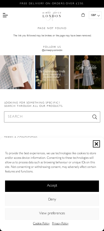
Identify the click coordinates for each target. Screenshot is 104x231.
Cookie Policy (41, 223)
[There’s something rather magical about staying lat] (52, 72)
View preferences (52, 214)
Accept (52, 186)
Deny (52, 200)
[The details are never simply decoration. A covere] (17, 72)
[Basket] (83, 15)
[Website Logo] (51, 15)
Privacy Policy (60, 223)
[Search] (94, 117)
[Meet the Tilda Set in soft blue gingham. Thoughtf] (87, 72)
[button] (96, 143)
